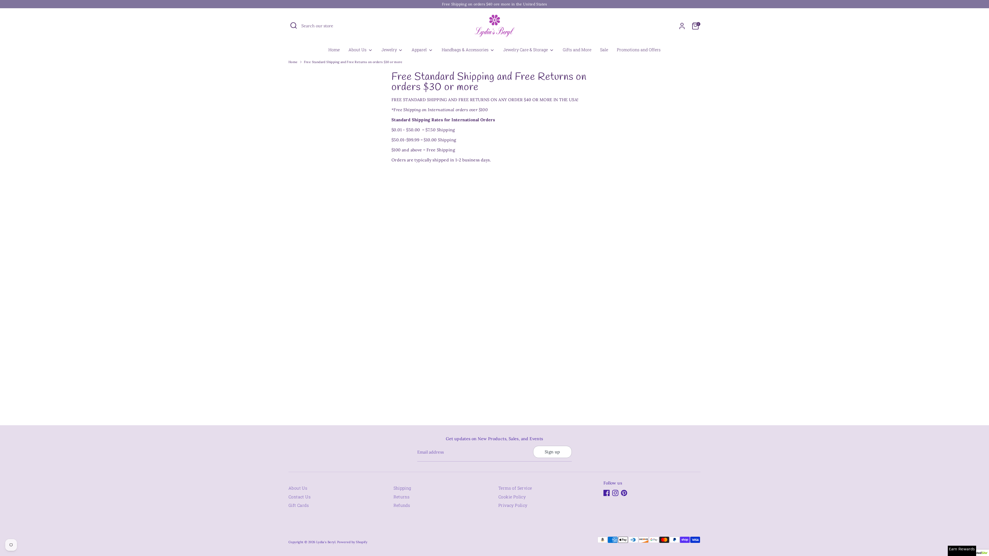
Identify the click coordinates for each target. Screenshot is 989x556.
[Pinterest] (624, 493)
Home (334, 49)
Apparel (420, 49)
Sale (604, 49)
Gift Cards (298, 505)
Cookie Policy (512, 496)
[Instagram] (615, 493)
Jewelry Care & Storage (526, 49)
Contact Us (299, 496)
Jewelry (389, 49)
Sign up (552, 451)
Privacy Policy (512, 505)
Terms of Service (515, 488)
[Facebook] (606, 493)
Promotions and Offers (639, 49)
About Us (358, 49)
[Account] (682, 26)
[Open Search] (293, 25)
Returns (402, 496)
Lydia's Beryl (325, 542)
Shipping (402, 488)
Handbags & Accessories (466, 49)
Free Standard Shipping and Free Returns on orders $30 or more (353, 62)
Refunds (402, 505)
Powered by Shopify (352, 542)
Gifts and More (577, 49)
